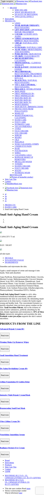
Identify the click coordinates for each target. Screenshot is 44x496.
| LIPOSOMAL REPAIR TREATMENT (28, 31)
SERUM (18, 135)
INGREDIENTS (11, 262)
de (6, 198)
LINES (17, 23)
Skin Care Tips (10, 179)
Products (8, 465)
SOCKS (18, 170)
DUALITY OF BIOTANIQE (26, 14)
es (5, 201)
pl (5, 194)
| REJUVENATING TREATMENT (28, 72)
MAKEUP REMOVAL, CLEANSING (24, 116)
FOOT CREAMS (22, 168)
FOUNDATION (21, 151)
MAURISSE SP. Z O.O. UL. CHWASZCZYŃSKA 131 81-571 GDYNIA (17, 482)
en (6, 196)
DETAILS (9, 258)
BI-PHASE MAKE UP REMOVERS (24, 158)
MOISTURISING (22, 104)
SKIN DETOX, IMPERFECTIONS (29, 107)
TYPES (18, 129)
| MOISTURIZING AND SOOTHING (28, 50)
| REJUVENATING (27, 26)
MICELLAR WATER (23, 162)
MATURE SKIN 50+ (23, 98)
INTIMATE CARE (22, 124)
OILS (17, 140)
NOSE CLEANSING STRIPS (27, 144)
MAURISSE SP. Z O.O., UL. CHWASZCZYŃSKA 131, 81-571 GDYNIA (23, 477)
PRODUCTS (10, 205)
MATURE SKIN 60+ (23, 100)
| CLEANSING (24, 59)
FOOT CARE (20, 122)
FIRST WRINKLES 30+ (24, 93)
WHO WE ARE (21, 10)
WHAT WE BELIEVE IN (25, 12)
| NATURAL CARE (28, 47)
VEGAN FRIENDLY (23, 126)
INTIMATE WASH (22, 173)
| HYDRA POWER (28, 89)
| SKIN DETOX (28, 54)
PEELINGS (19, 142)
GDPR (7, 471)
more (28, 488)
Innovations (9, 19)
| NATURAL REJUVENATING (26, 81)
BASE (17, 148)
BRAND (13, 8)
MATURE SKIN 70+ (23, 102)
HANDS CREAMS (22, 166)
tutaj (20, 493)
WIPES (18, 153)
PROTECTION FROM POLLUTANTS (24, 110)
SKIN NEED (20, 91)
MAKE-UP (19, 113)
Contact (8, 181)
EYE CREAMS (21, 133)
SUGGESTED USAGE (14, 260)
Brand (7, 460)
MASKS (18, 137)
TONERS (18, 164)
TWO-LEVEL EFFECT (24, 17)
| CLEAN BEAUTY (27, 56)
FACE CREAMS (21, 131)
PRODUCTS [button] (10, 21)
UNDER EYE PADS (23, 146)
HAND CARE (20, 120)
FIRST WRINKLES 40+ (24, 96)
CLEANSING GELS (23, 155)
